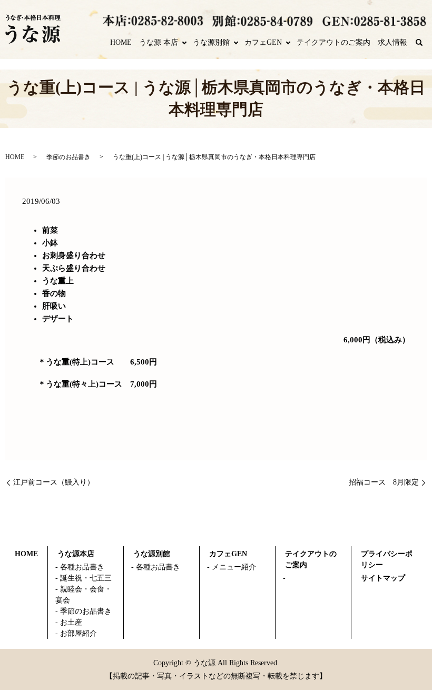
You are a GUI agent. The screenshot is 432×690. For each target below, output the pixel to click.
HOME (121, 42)
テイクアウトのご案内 (333, 42)
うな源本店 (75, 554)
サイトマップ (383, 578)
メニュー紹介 (234, 567)
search (425, 43)
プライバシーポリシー (387, 559)
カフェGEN (263, 42)
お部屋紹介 (78, 633)
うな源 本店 (158, 42)
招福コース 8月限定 (384, 482)
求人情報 (392, 42)
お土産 (71, 622)
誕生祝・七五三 (86, 578)
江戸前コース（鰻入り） (53, 482)
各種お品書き (82, 567)
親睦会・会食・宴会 (83, 594)
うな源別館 (211, 42)
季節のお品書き (68, 157)
